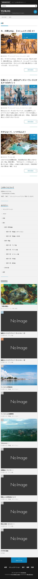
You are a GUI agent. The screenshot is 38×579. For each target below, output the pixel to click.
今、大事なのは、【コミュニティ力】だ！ (18, 31)
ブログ (4, 213)
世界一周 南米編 (10, 263)
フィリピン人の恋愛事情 (7, 414)
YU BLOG (5, 11)
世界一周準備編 (8, 227)
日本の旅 (6, 267)
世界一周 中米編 (10, 258)
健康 (28, 567)
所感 (34, 135)
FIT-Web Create (15, 574)
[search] (35, 6)
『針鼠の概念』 (5, 306)
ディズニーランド (24, 107)
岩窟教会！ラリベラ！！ (7, 470)
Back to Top (19, 560)
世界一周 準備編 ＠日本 (13, 236)
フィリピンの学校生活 (6, 387)
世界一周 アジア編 (11, 245)
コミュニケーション (30, 34)
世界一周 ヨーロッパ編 (12, 254)
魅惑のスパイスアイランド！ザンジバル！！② (13, 360)
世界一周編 (7, 240)
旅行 (4, 222)
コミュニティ (23, 56)
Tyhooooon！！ (5, 443)
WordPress (30, 574)
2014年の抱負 (4, 551)
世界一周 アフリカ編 (12, 249)
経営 (27, 37)
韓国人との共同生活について (8, 497)
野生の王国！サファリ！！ (8, 524)
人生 (11, 157)
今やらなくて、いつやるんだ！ (13, 132)
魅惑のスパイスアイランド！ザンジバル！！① (13, 333)
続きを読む (30, 70)
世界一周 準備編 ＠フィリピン (14, 231)
